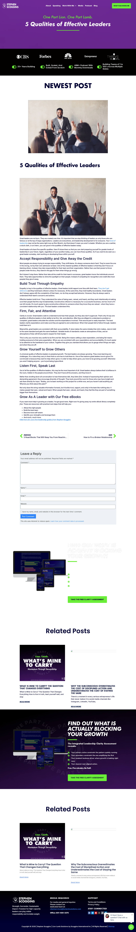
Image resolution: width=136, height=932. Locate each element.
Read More (25, 702)
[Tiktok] (102, 913)
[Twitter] (92, 913)
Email (23, 496)
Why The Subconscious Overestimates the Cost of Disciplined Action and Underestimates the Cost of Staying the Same (93, 868)
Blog (95, 6)
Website (23, 504)
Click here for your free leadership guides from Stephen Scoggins (45, 420)
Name (23, 488)
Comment (25, 462)
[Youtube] (95, 913)
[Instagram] (99, 913)
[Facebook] (89, 913)
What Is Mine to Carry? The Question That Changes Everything (40, 866)
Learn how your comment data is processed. (67, 521)
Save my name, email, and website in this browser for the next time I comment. (52, 511)
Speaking (57, 6)
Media (80, 6)
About (48, 6)
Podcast (88, 6)
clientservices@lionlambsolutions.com (65, 909)
